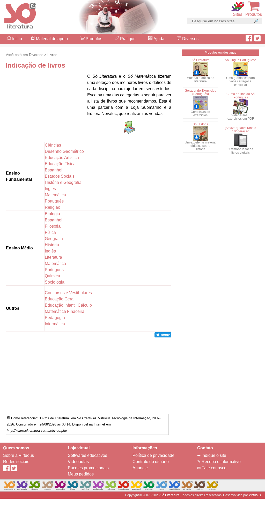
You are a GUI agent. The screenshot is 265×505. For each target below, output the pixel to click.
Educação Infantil (61, 305)
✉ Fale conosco (211, 468)
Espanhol (53, 170)
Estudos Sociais (60, 176)
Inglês (50, 188)
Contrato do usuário (150, 461)
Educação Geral (60, 299)
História (52, 245)
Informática (55, 324)
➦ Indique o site (211, 455)
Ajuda (158, 39)
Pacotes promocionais (88, 468)
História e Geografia (63, 182)
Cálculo (85, 305)
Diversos (189, 39)
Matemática (55, 195)
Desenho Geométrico (64, 151)
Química (52, 276)
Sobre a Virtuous (18, 455)
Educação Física (60, 164)
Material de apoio (51, 39)
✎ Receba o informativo (219, 461)
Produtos (93, 39)
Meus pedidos (81, 474)
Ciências (53, 145)
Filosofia (53, 226)
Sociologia (54, 282)
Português (54, 201)
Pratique (127, 39)
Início (16, 39)
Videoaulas (78, 461)
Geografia (54, 238)
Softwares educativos (87, 455)
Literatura (53, 257)
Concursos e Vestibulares (68, 293)
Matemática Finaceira (64, 311)
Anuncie (140, 468)
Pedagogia (55, 317)
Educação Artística (62, 157)
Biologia (52, 214)
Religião (52, 207)
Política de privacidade (153, 455)
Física (50, 232)
